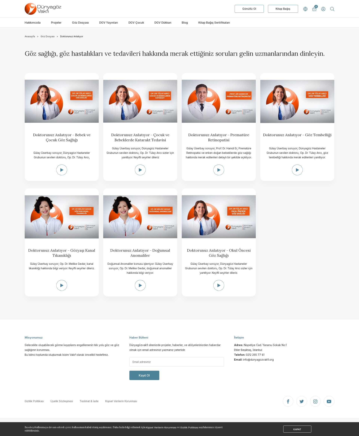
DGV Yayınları (108, 22)
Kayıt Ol (144, 375)
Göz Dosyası (80, 22)
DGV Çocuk (136, 22)
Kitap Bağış (283, 8)
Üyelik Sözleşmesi (61, 401)
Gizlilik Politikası (34, 401)
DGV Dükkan (162, 22)
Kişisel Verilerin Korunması (121, 401)
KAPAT (297, 429)
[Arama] (332, 8)
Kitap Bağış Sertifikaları (214, 22)
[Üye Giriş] (323, 8)
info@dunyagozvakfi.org (258, 359)
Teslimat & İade (89, 401)
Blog (185, 22)
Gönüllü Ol (249, 8)
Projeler (56, 22)
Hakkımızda (33, 22)
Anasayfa (30, 36)
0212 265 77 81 (255, 354)
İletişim (239, 337)
